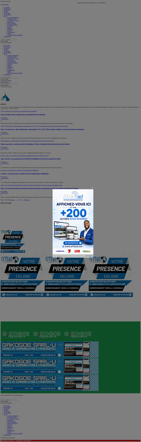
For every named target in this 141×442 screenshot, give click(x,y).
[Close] (92, 188)
